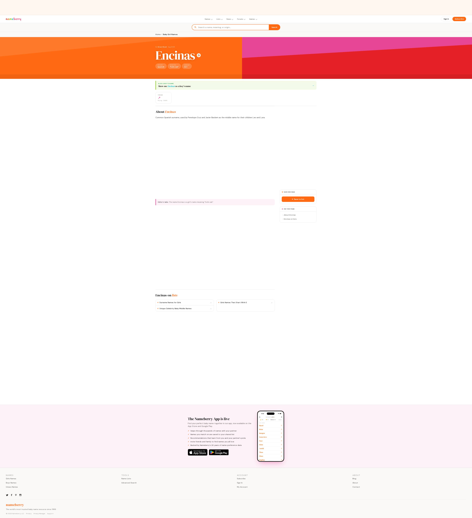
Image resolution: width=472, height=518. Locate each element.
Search (274, 27)
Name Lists (126, 478)
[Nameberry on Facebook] (11, 494)
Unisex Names (12, 487)
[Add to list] (199, 55)
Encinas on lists (290, 219)
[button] (298, 199)
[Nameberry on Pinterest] (16, 494)
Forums (240, 19)
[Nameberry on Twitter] (7, 494)
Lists (218, 19)
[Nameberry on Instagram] (20, 494)
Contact (356, 487)
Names (207, 19)
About (355, 483)
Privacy (29, 514)
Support (50, 514)
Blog (354, 478)
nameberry (15, 504)
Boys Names (11, 483)
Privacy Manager (39, 514)
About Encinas (290, 215)
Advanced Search (129, 483)
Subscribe (459, 19)
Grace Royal (162, 47)
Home (158, 34)
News (229, 19)
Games (252, 19)
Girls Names (11, 478)
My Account (242, 487)
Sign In (446, 19)
